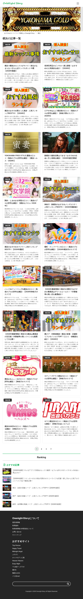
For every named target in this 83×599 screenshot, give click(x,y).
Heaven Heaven (17, 561)
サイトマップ (16, 535)
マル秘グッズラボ (18, 567)
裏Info (14, 570)
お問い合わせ (16, 532)
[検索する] (68, 584)
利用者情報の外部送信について (23, 528)
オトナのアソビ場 (18, 557)
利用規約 (15, 525)
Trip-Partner (16, 545)
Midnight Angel (17, 551)
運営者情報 (16, 522)
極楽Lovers (16, 573)
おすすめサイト (21, 541)
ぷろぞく (15, 554)
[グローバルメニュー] (77, 3)
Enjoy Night (16, 564)
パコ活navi (16, 576)
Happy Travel (16, 548)
